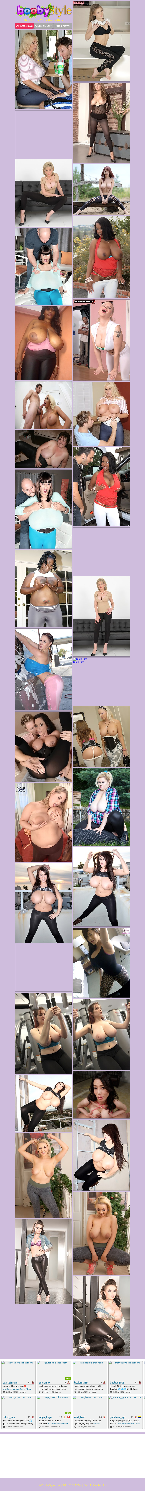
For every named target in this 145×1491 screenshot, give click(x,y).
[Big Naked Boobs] (43, 10)
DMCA (87, 1485)
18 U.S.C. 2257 (72, 1485)
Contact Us (99, 1485)
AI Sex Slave (24, 25)
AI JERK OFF (43, 25)
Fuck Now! (63, 25)
